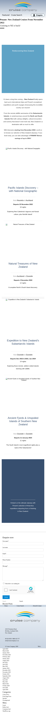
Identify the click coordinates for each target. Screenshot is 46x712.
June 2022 (5, 664)
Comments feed (6, 709)
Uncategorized (6, 700)
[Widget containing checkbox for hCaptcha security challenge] (19, 590)
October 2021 (6, 674)
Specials (5, 698)
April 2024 (5, 649)
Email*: (4, 553)
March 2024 (6, 651)
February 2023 (6, 656)
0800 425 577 (16, 638)
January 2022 (6, 668)
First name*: (6, 541)
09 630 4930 (8, 638)
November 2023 (7, 654)
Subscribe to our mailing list (12, 583)
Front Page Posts (7, 696)
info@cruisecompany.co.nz (12, 640)
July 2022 (5, 662)
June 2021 (5, 680)
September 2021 (7, 676)
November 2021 (7, 672)
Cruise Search (16, 15)
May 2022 (5, 666)
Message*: (5, 566)
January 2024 (6, 653)
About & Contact (37, 606)
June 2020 (5, 687)
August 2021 (6, 678)
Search (21, 601)
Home (6, 606)
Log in (4, 705)
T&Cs (39, 646)
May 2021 (5, 682)
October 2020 (6, 685)
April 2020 (5, 689)
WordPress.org (6, 711)
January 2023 (6, 658)
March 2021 (6, 683)
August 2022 (6, 660)
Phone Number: (7, 560)
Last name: (5, 547)
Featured (5, 15)
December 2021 (7, 670)
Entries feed (6, 707)
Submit (6, 597)
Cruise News (6, 694)
